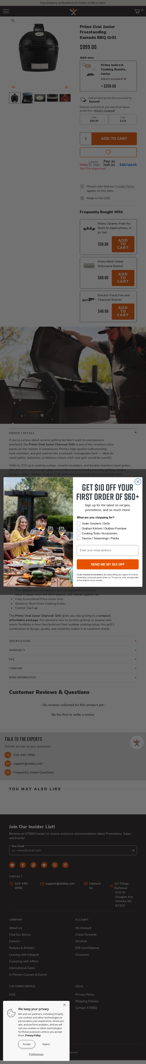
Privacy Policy (33, 1035)
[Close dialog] (138, 482)
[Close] (66, 1005)
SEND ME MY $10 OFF (108, 564)
